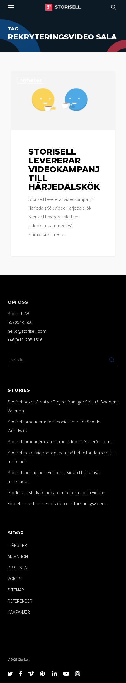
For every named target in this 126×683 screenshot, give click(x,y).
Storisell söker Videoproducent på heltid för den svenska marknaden (62, 457)
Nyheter (31, 80)
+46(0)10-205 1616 (25, 340)
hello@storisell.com (27, 331)
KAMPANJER (19, 612)
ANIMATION (18, 556)
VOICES (15, 579)
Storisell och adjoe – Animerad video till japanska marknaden (54, 477)
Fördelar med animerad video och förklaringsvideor (57, 503)
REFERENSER (20, 601)
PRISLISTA (17, 567)
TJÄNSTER (17, 545)
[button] (11, 7)
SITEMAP (16, 590)
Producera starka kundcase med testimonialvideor (56, 492)
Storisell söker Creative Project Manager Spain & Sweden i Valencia (63, 406)
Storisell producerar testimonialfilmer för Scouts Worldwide (54, 426)
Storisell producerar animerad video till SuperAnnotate (60, 441)
